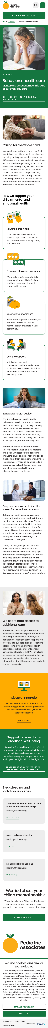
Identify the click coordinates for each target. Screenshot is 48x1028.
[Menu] (42, 5)
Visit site (11, 817)
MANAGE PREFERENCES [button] (24, 1007)
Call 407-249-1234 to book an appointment (20, 98)
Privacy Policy (20, 1021)
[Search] (36, 5)
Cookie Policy (8, 1021)
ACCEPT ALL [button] (24, 1013)
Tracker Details (9, 1026)
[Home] (3, 22)
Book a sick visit (24, 917)
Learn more (23, 720)
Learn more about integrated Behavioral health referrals (23, 768)
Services (11, 21)
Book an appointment (24, 15)
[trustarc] (40, 1024)
